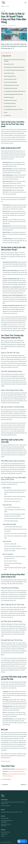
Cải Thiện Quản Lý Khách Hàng (9, 103)
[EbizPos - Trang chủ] (3, 3)
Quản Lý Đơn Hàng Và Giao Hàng (10, 79)
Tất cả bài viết (5, 784)
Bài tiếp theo (23, 784)
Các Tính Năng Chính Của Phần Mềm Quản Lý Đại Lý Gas (14, 91)
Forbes (20, 666)
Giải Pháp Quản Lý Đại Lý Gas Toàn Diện (11, 85)
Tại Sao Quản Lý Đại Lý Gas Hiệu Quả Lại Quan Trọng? (14, 67)
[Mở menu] (25, 2)
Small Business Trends (16, 324)
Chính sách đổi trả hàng (5, 832)
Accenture (9, 431)
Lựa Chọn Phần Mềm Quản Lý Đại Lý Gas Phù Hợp (13, 109)
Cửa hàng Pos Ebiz (5, 761)
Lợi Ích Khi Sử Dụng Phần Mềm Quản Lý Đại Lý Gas (13, 94)
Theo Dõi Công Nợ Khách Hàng (9, 76)
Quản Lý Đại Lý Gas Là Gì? (9, 64)
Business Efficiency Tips (21, 769)
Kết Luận (5, 112)
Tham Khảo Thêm (7, 115)
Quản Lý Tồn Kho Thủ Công (9, 73)
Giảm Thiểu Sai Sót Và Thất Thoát (10, 100)
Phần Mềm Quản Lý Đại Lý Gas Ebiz (10, 88)
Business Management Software (16, 771)
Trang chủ (3, 6)
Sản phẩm (3, 836)
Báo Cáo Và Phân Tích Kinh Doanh (10, 82)
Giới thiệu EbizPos (4, 834)
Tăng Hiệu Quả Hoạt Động (9, 97)
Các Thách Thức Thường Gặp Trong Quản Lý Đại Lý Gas (14, 70)
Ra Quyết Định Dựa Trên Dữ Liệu (10, 106)
